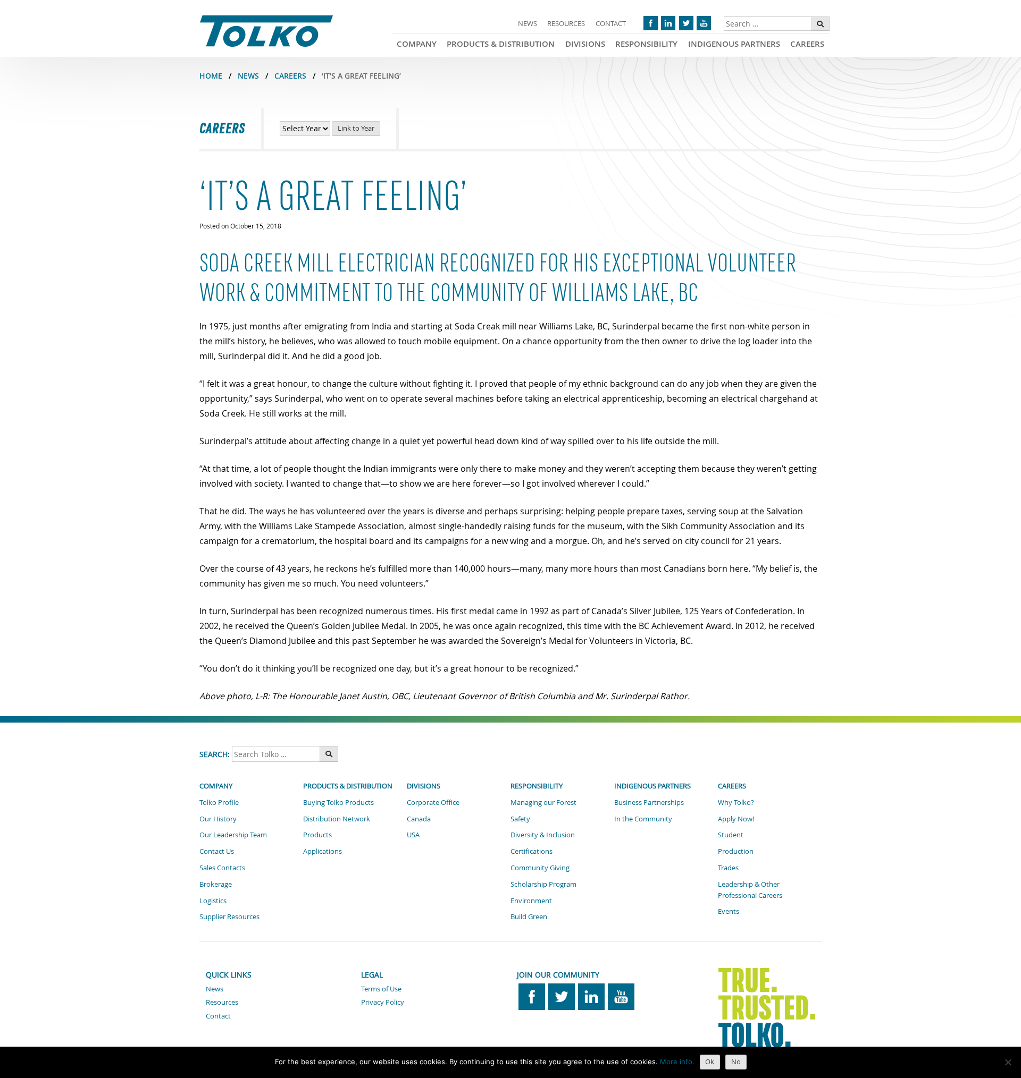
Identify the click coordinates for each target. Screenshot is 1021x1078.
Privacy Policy (382, 1002)
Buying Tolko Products (338, 802)
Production (736, 851)
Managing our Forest (543, 802)
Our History (218, 819)
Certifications (531, 851)
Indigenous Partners (734, 43)
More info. (677, 1061)
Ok (709, 1061)
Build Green (528, 916)
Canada (419, 819)
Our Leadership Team (233, 834)
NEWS (248, 76)
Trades (728, 867)
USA (413, 834)
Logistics (213, 900)
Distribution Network (336, 819)
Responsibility (646, 43)
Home (210, 76)
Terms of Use (381, 989)
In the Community (643, 819)
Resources (566, 23)
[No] (1007, 1062)
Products (317, 834)
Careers (807, 43)
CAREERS (290, 76)
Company (417, 43)
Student (730, 834)
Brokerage (215, 884)
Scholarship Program (543, 884)
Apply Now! (736, 819)
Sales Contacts (222, 867)
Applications (322, 851)
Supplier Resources (229, 916)
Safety (520, 819)
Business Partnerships (649, 802)
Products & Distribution (501, 43)
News (527, 23)
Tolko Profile (219, 802)
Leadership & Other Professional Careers (750, 889)
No (736, 1061)
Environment (531, 900)
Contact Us (216, 851)
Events (728, 911)
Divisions (585, 43)
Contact (611, 23)
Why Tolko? (736, 802)
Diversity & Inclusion (542, 834)
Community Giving (540, 867)
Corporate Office (433, 802)
